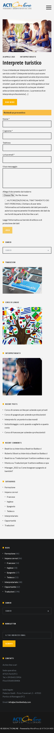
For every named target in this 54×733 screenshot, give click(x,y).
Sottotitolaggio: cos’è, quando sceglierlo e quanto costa (27, 426)
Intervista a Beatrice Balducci (28, 448)
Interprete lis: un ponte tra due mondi (21, 419)
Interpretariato (28, 57)
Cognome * (8, 131)
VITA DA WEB (47, 728)
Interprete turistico (21, 62)
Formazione (10, 487)
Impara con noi (11, 492)
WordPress (34, 728)
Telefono (7, 142)
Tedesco (10, 511)
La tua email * (9, 154)
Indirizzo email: (9, 630)
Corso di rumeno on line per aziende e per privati (26, 410)
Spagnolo (11, 506)
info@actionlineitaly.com (20, 702)
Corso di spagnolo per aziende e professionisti (25, 414)
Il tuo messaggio (10, 166)
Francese (11, 497)
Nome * (6, 119)
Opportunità (10, 520)
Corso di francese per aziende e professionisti (25, 432)
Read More (9, 102)
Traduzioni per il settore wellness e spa (32, 458)
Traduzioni (9, 525)
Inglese (10, 501)
